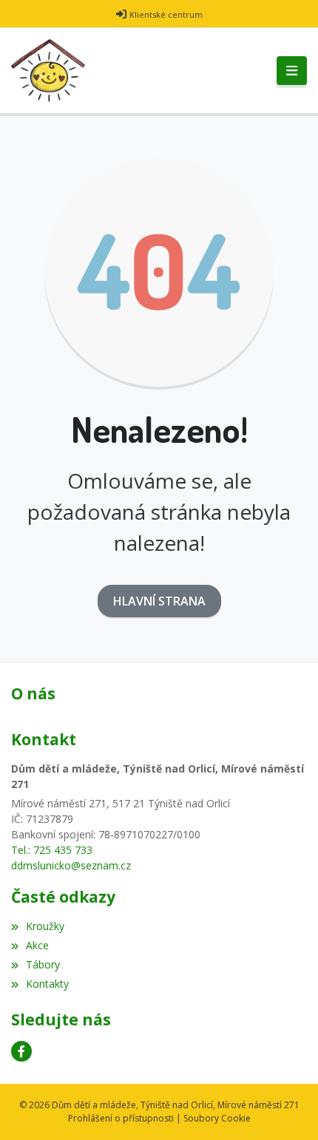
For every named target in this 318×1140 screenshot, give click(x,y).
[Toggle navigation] (292, 71)
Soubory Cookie (217, 1118)
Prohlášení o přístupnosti (121, 1118)
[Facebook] (21, 1051)
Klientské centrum (166, 14)
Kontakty (47, 984)
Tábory (43, 964)
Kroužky (45, 926)
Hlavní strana (159, 601)
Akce (37, 945)
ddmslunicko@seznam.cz (71, 865)
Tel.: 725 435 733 (51, 850)
